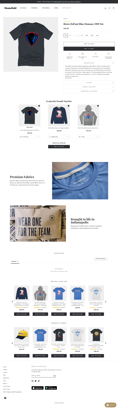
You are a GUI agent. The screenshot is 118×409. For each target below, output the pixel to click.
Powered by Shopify (59, 403)
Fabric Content (89, 87)
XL (82, 35)
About (4, 367)
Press (4, 381)
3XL (92, 35)
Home (65, 18)
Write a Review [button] (101, 258)
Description (89, 63)
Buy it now (89, 48)
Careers (5, 369)
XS (66, 35)
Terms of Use (6, 389)
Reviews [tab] (14, 261)
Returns (5, 383)
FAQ (4, 375)
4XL (97, 35)
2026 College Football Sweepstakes (12, 392)
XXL (87, 35)
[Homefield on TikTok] (39, 381)
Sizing (89, 82)
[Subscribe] (55, 376)
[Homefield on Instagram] (32, 381)
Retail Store (6, 378)
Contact (5, 372)
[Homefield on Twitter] (36, 381)
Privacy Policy (6, 386)
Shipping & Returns (89, 91)
